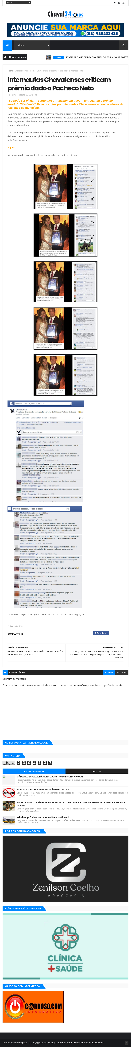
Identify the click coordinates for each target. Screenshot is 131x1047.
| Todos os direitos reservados (88, 1042)
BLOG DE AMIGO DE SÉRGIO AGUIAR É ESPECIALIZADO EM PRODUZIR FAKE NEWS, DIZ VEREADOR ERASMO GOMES (71, 804)
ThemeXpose (20, 1042)
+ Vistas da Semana (34, 771)
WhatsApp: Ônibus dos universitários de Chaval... (43, 817)
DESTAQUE (44, 57)
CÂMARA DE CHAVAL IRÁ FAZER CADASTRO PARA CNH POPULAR (50, 776)
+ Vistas (96, 771)
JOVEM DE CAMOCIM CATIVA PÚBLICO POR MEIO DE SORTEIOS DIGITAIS (89, 57)
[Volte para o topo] (126, 1043)
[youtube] (123, 3)
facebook (122, 672)
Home (10, 70)
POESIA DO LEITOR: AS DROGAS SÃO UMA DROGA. (43, 789)
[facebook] (115, 3)
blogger (109, 672)
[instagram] (119, 3)
